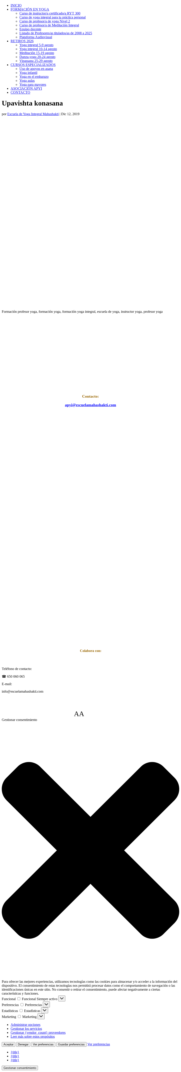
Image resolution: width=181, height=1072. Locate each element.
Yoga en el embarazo (34, 76)
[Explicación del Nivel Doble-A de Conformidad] (97, 714)
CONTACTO (20, 92)
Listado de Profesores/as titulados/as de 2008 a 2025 (55, 33)
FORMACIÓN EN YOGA (30, 9)
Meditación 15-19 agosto (36, 53)
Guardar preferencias (71, 1044)
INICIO (16, 5)
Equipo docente (30, 29)
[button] (90, 851)
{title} (15, 1052)
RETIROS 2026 (22, 41)
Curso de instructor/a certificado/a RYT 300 (49, 13)
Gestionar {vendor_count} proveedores (38, 1032)
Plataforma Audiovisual (35, 37)
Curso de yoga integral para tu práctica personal (52, 17)
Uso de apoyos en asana (36, 69)
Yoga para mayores (32, 84)
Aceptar (8, 1044)
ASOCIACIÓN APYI (26, 88)
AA (79, 714)
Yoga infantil (28, 73)
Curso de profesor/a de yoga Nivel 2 (44, 21)
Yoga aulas (27, 80)
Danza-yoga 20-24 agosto (37, 57)
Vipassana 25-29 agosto (36, 61)
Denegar (23, 1044)
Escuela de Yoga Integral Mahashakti (33, 114)
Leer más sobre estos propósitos (33, 1036)
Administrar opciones (25, 1024)
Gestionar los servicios (26, 1028)
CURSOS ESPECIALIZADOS (33, 65)
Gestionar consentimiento (20, 1068)
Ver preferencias (43, 1044)
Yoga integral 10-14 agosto (38, 49)
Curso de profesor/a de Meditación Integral (49, 25)
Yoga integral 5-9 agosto (36, 45)
